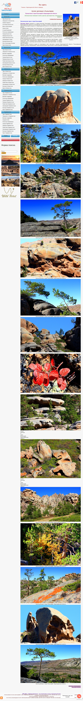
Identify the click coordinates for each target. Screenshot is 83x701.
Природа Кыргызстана (8, 59)
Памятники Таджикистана (8, 127)
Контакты (10, 139)
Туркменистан (8, 90)
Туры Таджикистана (7, 114)
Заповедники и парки (7, 39)
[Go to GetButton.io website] (79, 699)
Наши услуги (5, 28)
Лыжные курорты (7, 22)
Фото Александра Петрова (9, 43)
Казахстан (7, 16)
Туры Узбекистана (7, 71)
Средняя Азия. (6, 119)
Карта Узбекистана (7, 88)
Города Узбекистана (7, 78)
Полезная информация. (8, 55)
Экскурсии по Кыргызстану (9, 51)
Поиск (3, 151)
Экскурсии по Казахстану (8, 20)
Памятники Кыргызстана (8, 61)
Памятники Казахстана (8, 37)
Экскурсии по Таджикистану (9, 116)
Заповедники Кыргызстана (9, 62)
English (6, 135)
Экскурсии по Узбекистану (9, 73)
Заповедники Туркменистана (9, 105)
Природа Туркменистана (8, 102)
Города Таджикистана (8, 123)
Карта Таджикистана (7, 133)
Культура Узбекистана (8, 86)
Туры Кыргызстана (7, 49)
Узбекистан (7, 69)
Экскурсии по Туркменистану (9, 94)
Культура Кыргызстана (8, 64)
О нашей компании (7, 30)
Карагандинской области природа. (34, 7)
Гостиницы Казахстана (8, 24)
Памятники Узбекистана (8, 82)
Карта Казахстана (7, 45)
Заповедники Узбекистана (9, 84)
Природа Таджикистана (8, 125)
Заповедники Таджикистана (9, 129)
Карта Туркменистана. (8, 109)
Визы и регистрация (7, 26)
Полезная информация (8, 32)
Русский (15, 135)
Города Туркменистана (8, 100)
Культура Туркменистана (8, 107)
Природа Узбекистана (8, 80)
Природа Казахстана (7, 35)
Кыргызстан (7, 47)
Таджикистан (7, 112)
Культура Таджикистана (8, 131)
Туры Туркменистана (7, 92)
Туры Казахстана (6, 19)
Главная (6, 13)
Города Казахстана (7, 33)
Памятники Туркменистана (9, 104)
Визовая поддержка (7, 53)
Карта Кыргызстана (7, 66)
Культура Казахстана (7, 41)
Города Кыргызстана (7, 57)
